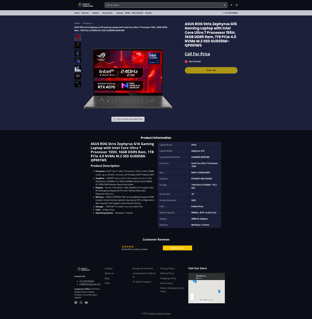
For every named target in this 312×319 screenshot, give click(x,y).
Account (231, 5)
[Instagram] (81, 302)
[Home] (85, 5)
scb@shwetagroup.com (90, 284)
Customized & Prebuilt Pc (144, 275)
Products (87, 23)
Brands (95, 13)
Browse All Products (143, 268)
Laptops (119, 13)
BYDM (127, 13)
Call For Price (197, 53)
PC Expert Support (142, 281)
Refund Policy (167, 273)
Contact (108, 268)
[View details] (83, 269)
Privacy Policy (167, 268)
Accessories (107, 13)
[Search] (224, 5)
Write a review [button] (177, 248)
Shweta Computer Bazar (160, 313)
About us (109, 273)
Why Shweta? (137, 13)
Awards (148, 13)
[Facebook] (75, 302)
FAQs (107, 283)
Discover (85, 13)
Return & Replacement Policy (171, 290)
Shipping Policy (168, 278)
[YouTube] (86, 302)
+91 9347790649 (231, 13)
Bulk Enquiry (166, 283)
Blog (107, 278)
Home (76, 13)
